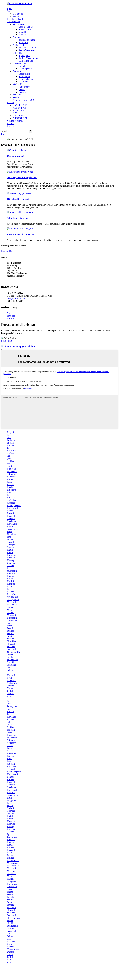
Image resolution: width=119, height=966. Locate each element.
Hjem (9, 8)
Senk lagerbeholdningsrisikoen (22, 177)
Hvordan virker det (15, 19)
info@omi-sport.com (16, 298)
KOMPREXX (19, 108)
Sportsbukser (24, 76)
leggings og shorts (27, 40)
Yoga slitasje (18, 24)
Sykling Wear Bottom (28, 58)
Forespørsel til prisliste (11, 333)
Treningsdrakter (26, 79)
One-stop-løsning (15, 156)
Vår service (18, 13)
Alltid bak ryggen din (17, 218)
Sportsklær (18, 71)
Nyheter (10, 313)
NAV (15, 113)
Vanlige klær (18, 84)
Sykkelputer (24, 55)
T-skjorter (23, 81)
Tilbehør (16, 94)
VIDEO (10, 123)
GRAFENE (18, 115)
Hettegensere (24, 87)
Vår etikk (11, 318)
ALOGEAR (18, 110)
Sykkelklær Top (26, 61)
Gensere (22, 92)
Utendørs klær (19, 63)
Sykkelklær (18, 53)
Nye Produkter (13, 21)
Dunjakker (23, 66)
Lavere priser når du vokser (21, 234)
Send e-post (6, 341)
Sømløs (16, 37)
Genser (22, 89)
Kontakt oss (12, 126)
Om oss (10, 11)
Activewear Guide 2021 (24, 100)
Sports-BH (23, 42)
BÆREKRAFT (20, 118)
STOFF (10, 102)
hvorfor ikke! (7, 251)
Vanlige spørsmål (15, 121)
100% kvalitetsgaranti (18, 199)
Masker (16, 97)
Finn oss (11, 316)
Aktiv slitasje (19, 45)
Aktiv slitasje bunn (27, 47)
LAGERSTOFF (20, 105)
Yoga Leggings (26, 27)
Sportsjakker (24, 74)
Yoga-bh (22, 32)
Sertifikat (17, 16)
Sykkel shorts (25, 29)
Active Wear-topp (27, 50)
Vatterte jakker (25, 68)
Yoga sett (23, 34)
